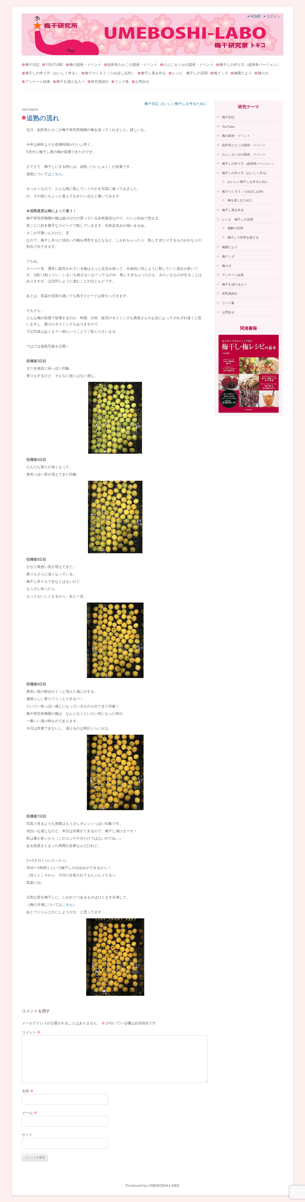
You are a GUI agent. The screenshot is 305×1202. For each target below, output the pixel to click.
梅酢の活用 (235, 228)
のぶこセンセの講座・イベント (188, 65)
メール (29, 1113)
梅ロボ (263, 73)
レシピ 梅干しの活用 (190, 73)
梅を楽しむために (240, 200)
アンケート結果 (37, 81)
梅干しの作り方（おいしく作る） (52, 73)
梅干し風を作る (153, 73)
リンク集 (122, 81)
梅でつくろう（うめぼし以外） (110, 73)
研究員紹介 (100, 81)
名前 (27, 1091)
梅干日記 (32, 65)
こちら (56, 174)
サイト (27, 1135)
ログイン (273, 16)
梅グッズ (221, 73)
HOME (255, 16)
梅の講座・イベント (85, 65)
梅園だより (243, 73)
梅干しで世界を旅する (243, 237)
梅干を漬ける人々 (70, 81)
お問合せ (142, 81)
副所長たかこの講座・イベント (132, 65)
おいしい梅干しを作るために (184, 104)
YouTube (54, 65)
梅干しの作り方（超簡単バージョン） (249, 65)
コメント (31, 1032)
